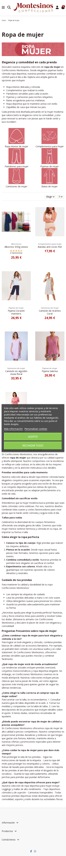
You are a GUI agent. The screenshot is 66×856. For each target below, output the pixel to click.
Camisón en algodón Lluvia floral (16, 372)
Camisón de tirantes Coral (50, 312)
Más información (13, 428)
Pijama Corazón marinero (16, 312)
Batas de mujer (49, 186)
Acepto (33, 436)
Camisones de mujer (16, 186)
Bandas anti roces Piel (50, 246)
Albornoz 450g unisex (16, 246)
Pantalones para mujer (16, 166)
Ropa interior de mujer (16, 146)
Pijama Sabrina (50, 371)
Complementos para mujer (50, 146)
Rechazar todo (32, 445)
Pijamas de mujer (49, 166)
